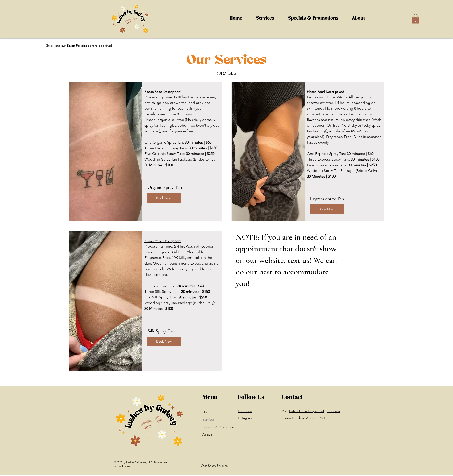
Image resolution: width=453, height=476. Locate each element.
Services (208, 419)
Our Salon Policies (214, 466)
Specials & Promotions (212, 427)
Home (206, 412)
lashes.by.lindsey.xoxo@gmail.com (314, 411)
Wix (129, 466)
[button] (265, 19)
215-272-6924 (315, 418)
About (207, 434)
